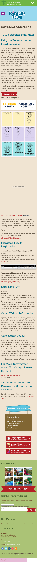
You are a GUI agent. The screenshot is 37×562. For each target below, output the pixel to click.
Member (3, 262)
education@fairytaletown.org (10, 238)
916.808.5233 (5, 541)
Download (26, 215)
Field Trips (10, 419)
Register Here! (9, 94)
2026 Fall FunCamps (13, 423)
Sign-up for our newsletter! (8, 560)
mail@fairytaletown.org (12, 544)
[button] (24, 560)
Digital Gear (21, 555)
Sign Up (31, 510)
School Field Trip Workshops (16, 421)
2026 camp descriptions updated (12, 215)
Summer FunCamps (13, 417)
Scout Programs (12, 428)
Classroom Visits (12, 426)
